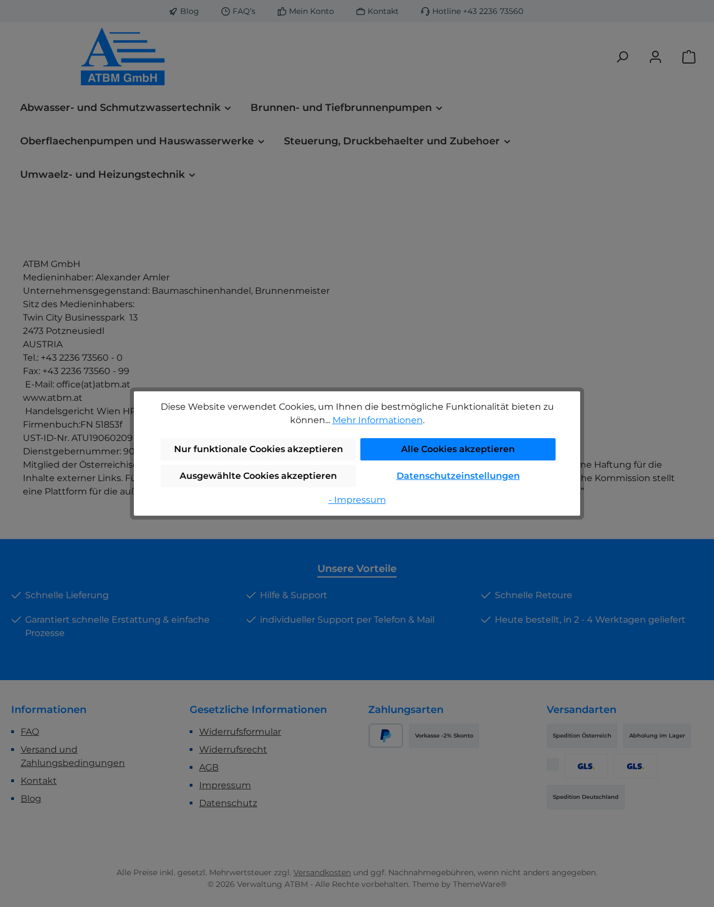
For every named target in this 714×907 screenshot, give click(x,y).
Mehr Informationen (377, 420)
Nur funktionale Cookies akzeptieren (258, 449)
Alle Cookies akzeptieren (458, 449)
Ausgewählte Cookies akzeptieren (258, 476)
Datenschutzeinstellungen (458, 476)
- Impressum (357, 499)
